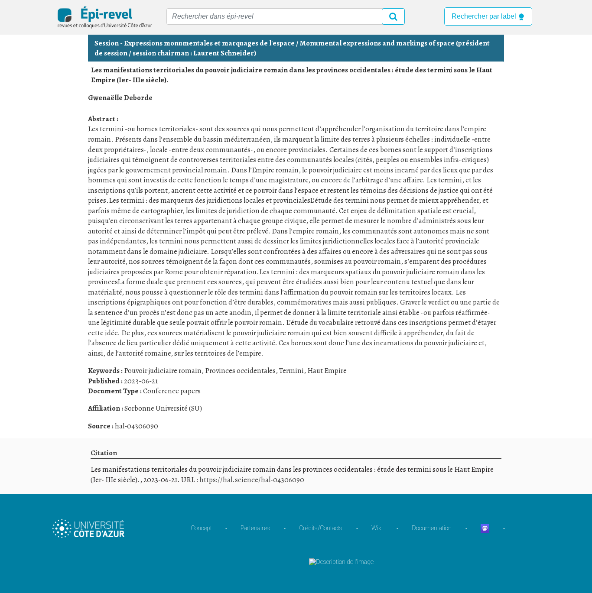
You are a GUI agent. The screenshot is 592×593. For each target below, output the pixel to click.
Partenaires (255, 528)
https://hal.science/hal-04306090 (251, 480)
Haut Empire (327, 371)
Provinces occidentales (240, 371)
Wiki (377, 528)
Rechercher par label (485, 16)
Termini (291, 371)
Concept (201, 528)
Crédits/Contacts (320, 528)
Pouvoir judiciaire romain (163, 371)
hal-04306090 (136, 426)
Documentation (432, 528)
